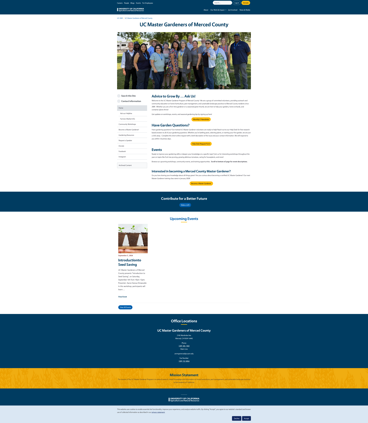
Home (121, 108)
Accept (246, 418)
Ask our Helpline (126, 113)
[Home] (130, 10)
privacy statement (158, 412)
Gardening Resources (126, 135)
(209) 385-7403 (184, 346)
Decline (236, 418)
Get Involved (232, 10)
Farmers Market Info (127, 119)
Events (138, 3)
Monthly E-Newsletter (201, 119)
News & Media (245, 10)
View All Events (125, 307)
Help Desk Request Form (201, 144)
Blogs (132, 3)
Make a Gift (185, 205)
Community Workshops (127, 124)
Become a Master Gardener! (129, 129)
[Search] (231, 3)
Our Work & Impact (217, 10)
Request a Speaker (125, 140)
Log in (237, 3)
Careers (120, 3)
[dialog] (184, 414)
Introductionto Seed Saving (129, 262)
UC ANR (120, 18)
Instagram (122, 157)
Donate (245, 3)
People (126, 3)
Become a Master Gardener (201, 183)
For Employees (147, 3)
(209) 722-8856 (184, 361)
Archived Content (125, 165)
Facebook (122, 151)
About (206, 10)
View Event (122, 297)
